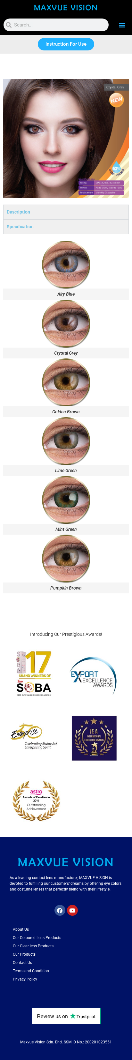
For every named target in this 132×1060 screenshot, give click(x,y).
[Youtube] (72, 910)
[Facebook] (59, 910)
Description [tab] (18, 211)
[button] (122, 25)
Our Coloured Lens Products (37, 938)
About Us (21, 929)
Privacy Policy (25, 979)
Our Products (24, 954)
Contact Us (22, 962)
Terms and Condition (31, 971)
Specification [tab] (20, 226)
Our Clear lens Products (33, 946)
